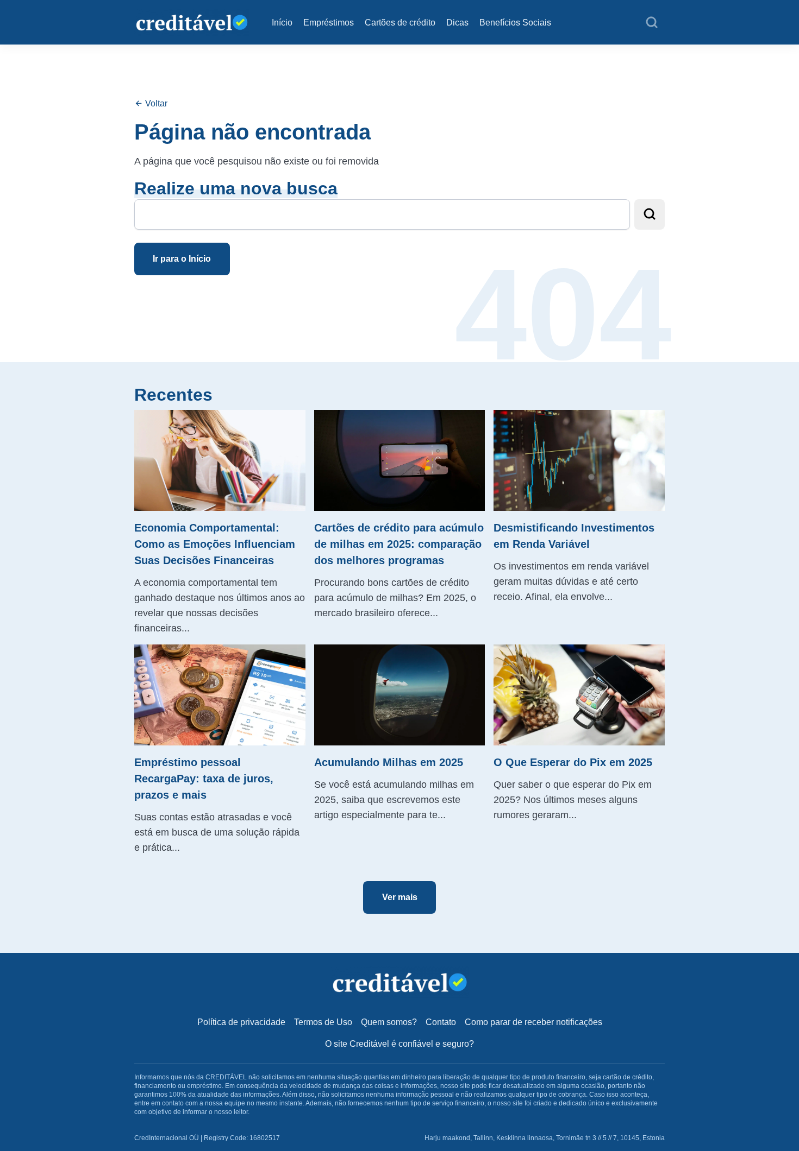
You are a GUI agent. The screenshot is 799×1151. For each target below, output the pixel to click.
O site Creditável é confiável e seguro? (399, 1043)
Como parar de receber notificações (533, 1022)
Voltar (155, 103)
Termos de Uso (323, 1022)
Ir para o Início (182, 258)
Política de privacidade (241, 1022)
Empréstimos (328, 22)
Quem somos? (389, 1022)
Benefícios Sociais (515, 22)
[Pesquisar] (652, 23)
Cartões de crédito (400, 22)
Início (282, 22)
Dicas (457, 22)
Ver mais (399, 897)
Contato (441, 1022)
